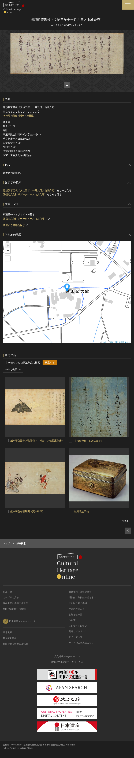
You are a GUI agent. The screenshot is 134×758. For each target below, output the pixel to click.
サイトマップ (75, 637)
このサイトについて (79, 626)
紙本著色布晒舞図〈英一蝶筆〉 (27, 511)
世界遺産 (7, 632)
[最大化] (7, 258)
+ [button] (8, 245)
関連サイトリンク (78, 631)
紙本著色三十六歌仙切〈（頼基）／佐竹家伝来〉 (37, 440)
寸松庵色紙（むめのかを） (88, 440)
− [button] (8, 251)
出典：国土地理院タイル (119, 342)
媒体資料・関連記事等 (80, 592)
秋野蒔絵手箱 (81, 511)
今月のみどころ (77, 608)
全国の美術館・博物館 (14, 608)
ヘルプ (72, 620)
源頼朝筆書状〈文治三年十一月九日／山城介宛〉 (30, 190)
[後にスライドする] (126, 521)
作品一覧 (7, 592)
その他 (6, 115)
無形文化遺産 (10, 638)
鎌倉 (14, 115)
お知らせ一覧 (75, 614)
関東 (21, 115)
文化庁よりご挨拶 (78, 603)
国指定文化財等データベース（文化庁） (25, 194)
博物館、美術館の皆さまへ (82, 597)
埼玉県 (30, 115)
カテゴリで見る (11, 597)
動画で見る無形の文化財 (15, 643)
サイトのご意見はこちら (81, 642)
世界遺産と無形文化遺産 (15, 603)
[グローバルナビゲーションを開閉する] (128, 5)
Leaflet (104, 342)
